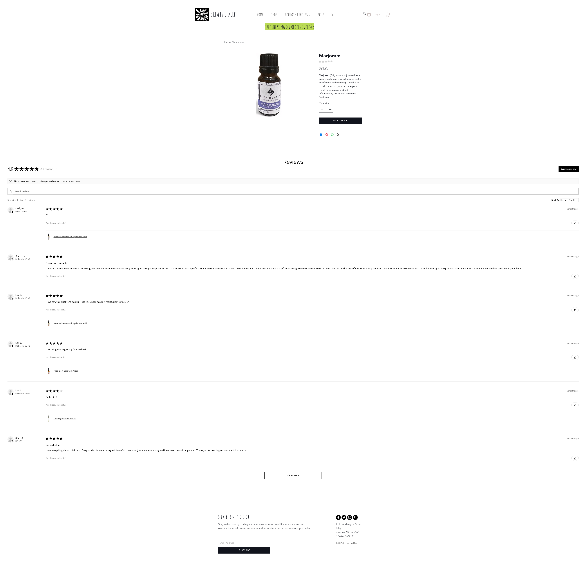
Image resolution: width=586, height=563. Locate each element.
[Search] (364, 13)
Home (227, 41)
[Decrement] (321, 109)
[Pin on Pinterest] (327, 134)
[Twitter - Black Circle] (344, 517)
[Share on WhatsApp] (332, 134)
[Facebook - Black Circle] (338, 517)
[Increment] (330, 109)
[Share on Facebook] (321, 134)
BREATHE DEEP (223, 14)
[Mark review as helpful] (575, 223)
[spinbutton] (326, 109)
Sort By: (555, 200)
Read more (324, 97)
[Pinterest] (355, 517)
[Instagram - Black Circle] (349, 517)
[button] (274, 14)
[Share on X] (338, 134)
